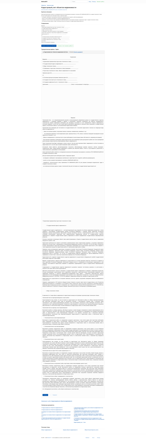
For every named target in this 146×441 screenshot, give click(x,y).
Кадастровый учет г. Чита (80, 422)
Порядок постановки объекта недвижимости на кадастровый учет (55, 412)
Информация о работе (56, 401)
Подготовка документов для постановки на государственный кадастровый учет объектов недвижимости (55, 418)
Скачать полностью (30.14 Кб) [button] (49, 45)
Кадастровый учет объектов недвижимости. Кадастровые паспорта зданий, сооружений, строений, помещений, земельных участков (89, 415)
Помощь (94, 1)
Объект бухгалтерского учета (91, 429)
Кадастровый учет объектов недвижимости (52, 407)
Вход (90, 1)
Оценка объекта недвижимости (70, 429)
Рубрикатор (43, 5)
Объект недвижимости (46, 429)
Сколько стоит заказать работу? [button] (65, 45)
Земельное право (50, 5)
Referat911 (49, 437)
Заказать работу (100, 1)
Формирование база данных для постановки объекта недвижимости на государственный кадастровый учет (86, 411)
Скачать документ (78, 52)
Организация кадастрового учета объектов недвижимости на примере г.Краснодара (88, 408)
